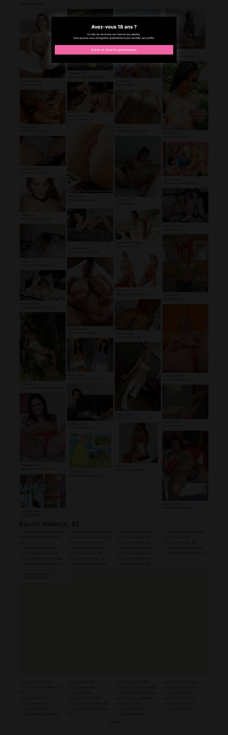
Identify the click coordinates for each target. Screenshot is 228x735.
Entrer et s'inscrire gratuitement (114, 50)
